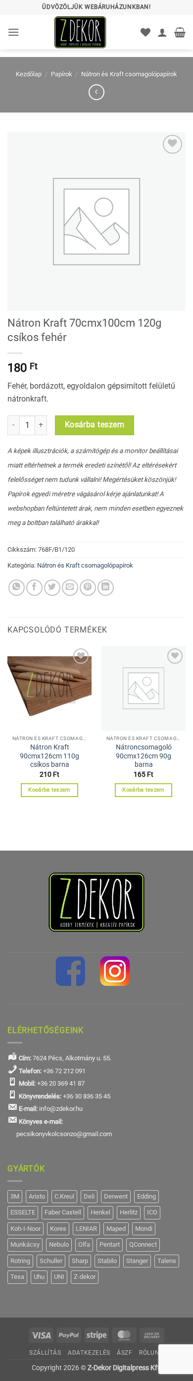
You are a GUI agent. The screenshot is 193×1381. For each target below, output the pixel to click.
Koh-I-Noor (25, 1228)
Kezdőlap (29, 74)
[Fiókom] (162, 32)
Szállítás (45, 1352)
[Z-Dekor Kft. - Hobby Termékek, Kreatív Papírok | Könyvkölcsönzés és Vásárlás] (80, 32)
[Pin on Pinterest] (88, 587)
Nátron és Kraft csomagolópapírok (129, 74)
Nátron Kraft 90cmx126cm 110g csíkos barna (49, 755)
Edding (146, 1196)
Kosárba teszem (95, 424)
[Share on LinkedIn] (105, 587)
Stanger (137, 1261)
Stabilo (107, 1261)
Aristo (37, 1196)
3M (14, 1196)
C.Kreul (64, 1196)
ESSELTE (22, 1212)
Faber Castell (63, 1212)
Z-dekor (85, 1276)
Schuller (51, 1261)
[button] (13, 32)
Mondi (143, 1228)
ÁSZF (124, 1352)
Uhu (39, 1276)
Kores (58, 1228)
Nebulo (59, 1244)
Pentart (109, 1244)
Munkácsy (25, 1244)
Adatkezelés (89, 1352)
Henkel (100, 1212)
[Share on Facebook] (34, 587)
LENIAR (86, 1228)
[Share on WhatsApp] (16, 587)
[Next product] (96, 92)
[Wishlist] (145, 32)
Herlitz (129, 1212)
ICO (152, 1212)
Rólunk (151, 1352)
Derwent (116, 1196)
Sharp (80, 1261)
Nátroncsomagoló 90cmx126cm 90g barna (144, 755)
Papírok (61, 74)
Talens (166, 1261)
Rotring (20, 1261)
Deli (89, 1196)
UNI (59, 1276)
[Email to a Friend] (70, 587)
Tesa (17, 1276)
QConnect (143, 1244)
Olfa (84, 1244)
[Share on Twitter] (52, 587)
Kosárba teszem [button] (49, 790)
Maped (116, 1228)
